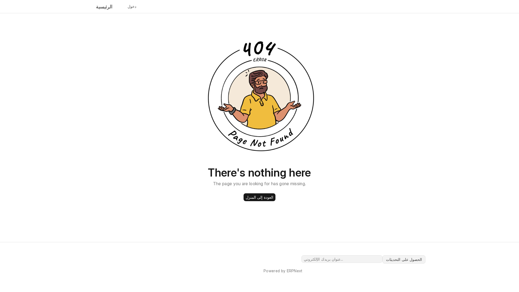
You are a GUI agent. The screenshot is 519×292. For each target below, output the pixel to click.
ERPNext (294, 270)
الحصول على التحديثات (404, 259)
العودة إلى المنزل (259, 197)
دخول (132, 6)
